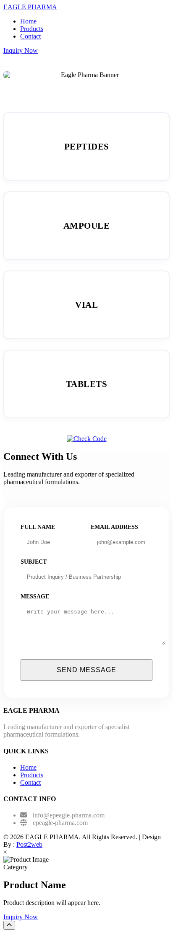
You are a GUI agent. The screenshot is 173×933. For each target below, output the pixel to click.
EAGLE (30, 6)
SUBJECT (34, 562)
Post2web (29, 844)
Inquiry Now (20, 50)
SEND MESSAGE (86, 669)
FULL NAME (38, 527)
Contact (30, 36)
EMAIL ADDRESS (114, 527)
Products (31, 28)
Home (28, 21)
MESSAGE (35, 596)
